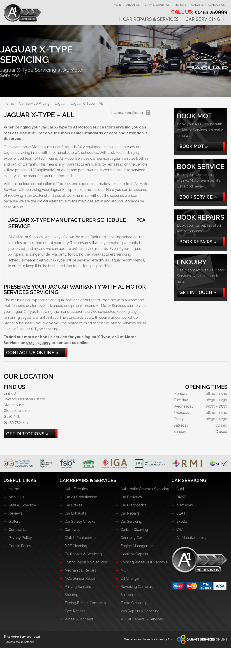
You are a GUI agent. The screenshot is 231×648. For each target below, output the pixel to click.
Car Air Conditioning (81, 497)
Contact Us (216, 4)
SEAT (181, 513)
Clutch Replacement (82, 538)
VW (179, 530)
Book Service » (198, 197)
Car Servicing (202, 19)
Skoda (181, 521)
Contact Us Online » (32, 352)
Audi (180, 489)
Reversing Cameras (136, 587)
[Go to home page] (22, 12)
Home (117, 4)
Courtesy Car (131, 538)
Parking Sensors (78, 587)
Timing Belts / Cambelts (85, 603)
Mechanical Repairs (81, 570)
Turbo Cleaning (133, 603)
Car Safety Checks (80, 521)
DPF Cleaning (76, 546)
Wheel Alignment (79, 619)
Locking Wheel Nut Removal (144, 562)
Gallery (197, 4)
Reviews (180, 4)
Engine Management (137, 546)
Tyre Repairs (75, 611)
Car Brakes (73, 505)
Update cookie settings (20, 641)
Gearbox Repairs (134, 554)
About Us (133, 4)
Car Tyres (72, 530)
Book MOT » (193, 146)
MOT (124, 570)
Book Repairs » (197, 241)
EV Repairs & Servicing (83, 554)
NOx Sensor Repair (80, 578)
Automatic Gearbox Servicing (144, 489)
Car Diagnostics (133, 505)
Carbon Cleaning (134, 530)
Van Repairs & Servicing (139, 611)
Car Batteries (131, 497)
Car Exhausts (75, 513)
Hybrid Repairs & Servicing (86, 562)
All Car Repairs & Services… (142, 619)
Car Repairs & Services (151, 19)
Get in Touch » (197, 292)
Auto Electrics (76, 489)
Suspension (130, 595)
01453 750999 (199, 11)
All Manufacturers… (191, 538)
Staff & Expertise (157, 4)
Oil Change (129, 578)
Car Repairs (129, 513)
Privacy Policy (20, 538)
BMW (181, 497)
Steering (71, 595)
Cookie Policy (20, 546)
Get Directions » (27, 434)
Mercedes (184, 505)
